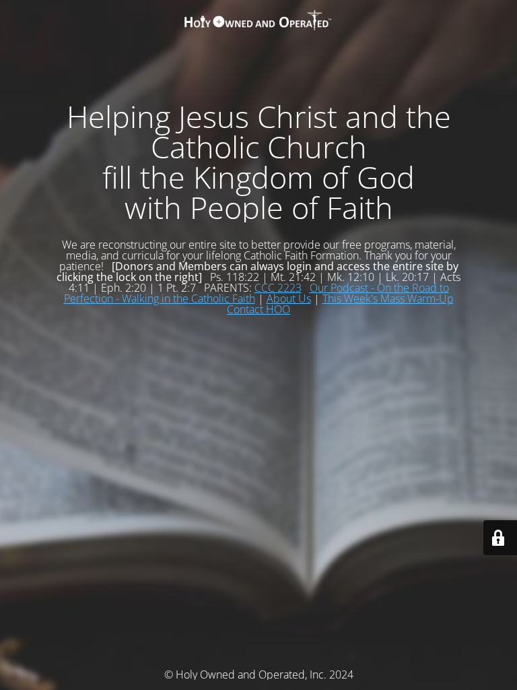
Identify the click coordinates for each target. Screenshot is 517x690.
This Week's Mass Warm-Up (388, 298)
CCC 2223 (278, 287)
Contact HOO (258, 309)
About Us (289, 298)
